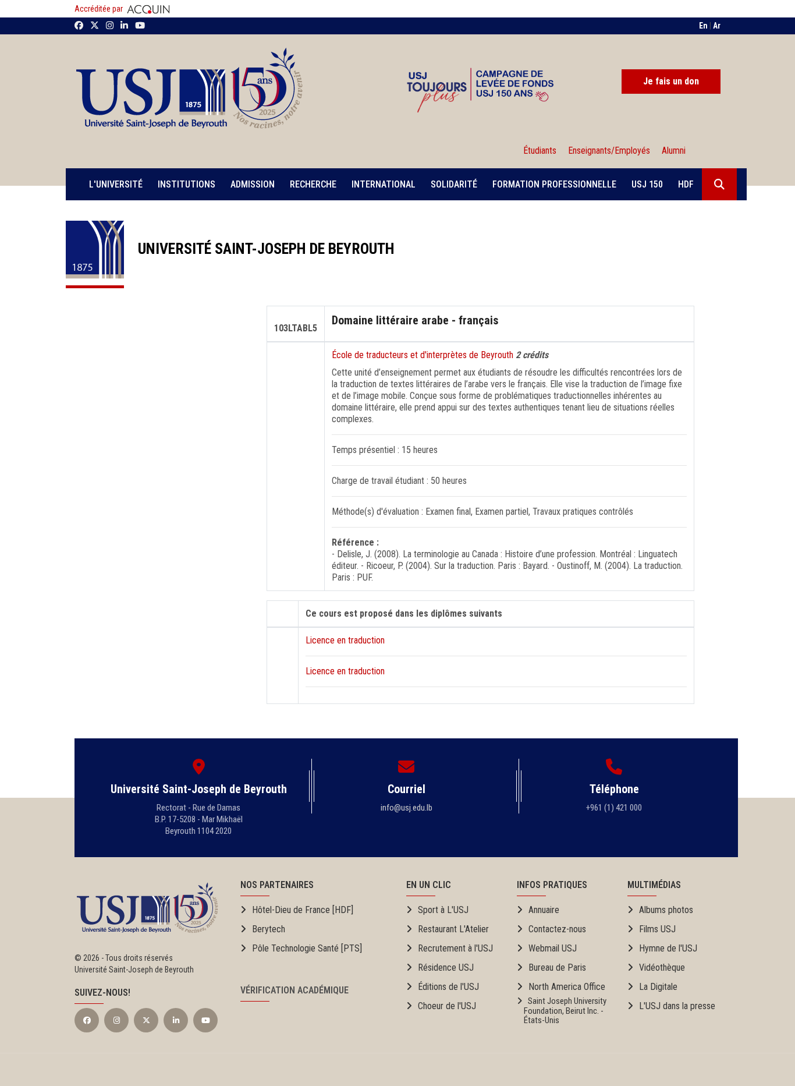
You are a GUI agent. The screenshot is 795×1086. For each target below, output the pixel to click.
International (384, 184)
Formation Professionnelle (554, 184)
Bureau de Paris (557, 967)
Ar (717, 25)
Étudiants (540, 150)
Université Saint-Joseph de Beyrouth (259, 248)
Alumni (671, 150)
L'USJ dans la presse (677, 1005)
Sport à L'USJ (443, 909)
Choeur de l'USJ (447, 1005)
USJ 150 (647, 184)
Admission (252, 184)
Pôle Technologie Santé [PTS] (307, 948)
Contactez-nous (557, 929)
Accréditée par (99, 8)
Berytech (268, 929)
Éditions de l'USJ (448, 986)
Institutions (186, 184)
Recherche (313, 184)
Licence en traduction (345, 640)
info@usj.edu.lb (406, 807)
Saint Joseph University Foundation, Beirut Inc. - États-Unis (561, 1010)
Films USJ (657, 929)
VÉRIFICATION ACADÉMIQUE (294, 990)
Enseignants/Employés (609, 150)
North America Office (566, 986)
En (703, 25)
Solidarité (454, 184)
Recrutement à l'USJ (455, 948)
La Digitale (658, 986)
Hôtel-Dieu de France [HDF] (302, 909)
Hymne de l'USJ (668, 948)
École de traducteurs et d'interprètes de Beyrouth (424, 354)
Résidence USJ (446, 967)
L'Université (116, 184)
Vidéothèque (662, 967)
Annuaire (543, 909)
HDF (686, 184)
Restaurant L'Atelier (453, 929)
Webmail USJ (552, 948)
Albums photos (666, 909)
